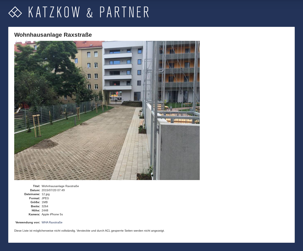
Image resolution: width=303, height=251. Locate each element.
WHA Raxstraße (52, 222)
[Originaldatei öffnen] (109, 112)
